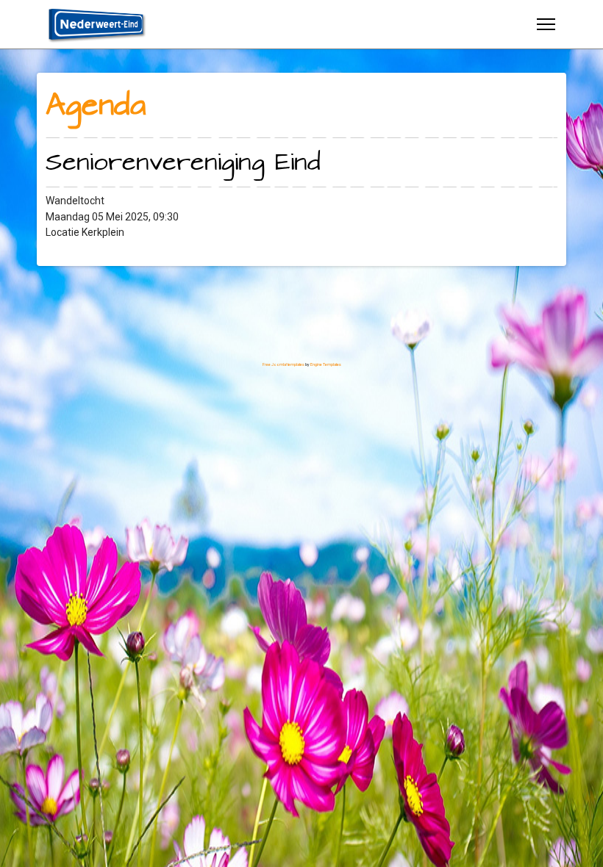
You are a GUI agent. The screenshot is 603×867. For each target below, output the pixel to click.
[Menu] (546, 24)
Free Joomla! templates (283, 364)
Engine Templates (325, 364)
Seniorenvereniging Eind (183, 162)
